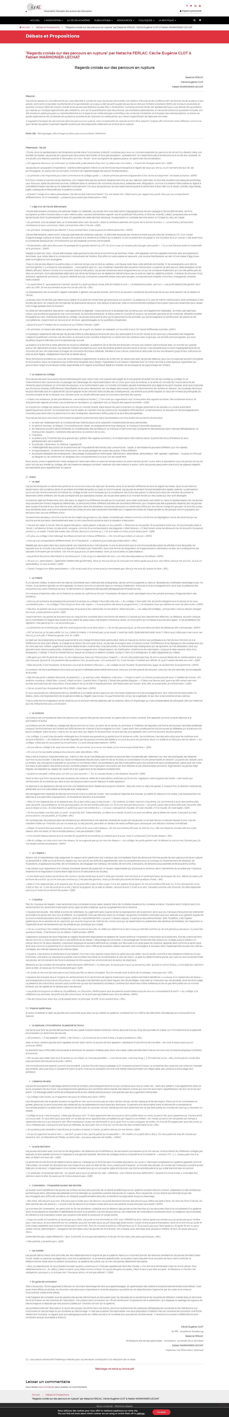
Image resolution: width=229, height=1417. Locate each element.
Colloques (146, 20)
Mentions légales (124, 1406)
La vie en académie (78, 20)
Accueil (35, 20)
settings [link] (141, 1413)
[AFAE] (63, 7)
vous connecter (46, 1387)
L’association (52, 20)
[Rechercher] (194, 20)
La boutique (166, 20)
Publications (102, 20)
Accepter (161, 1412)
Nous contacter (105, 1406)
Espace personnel (191, 10)
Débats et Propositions (48, 27)
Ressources (125, 20)
